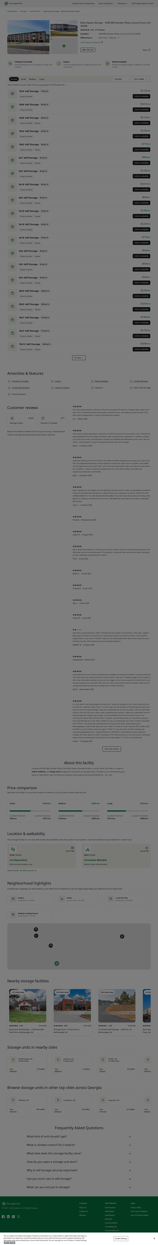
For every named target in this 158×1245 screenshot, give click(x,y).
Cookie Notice (9, 1243)
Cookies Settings (121, 1238)
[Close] (154, 1238)
